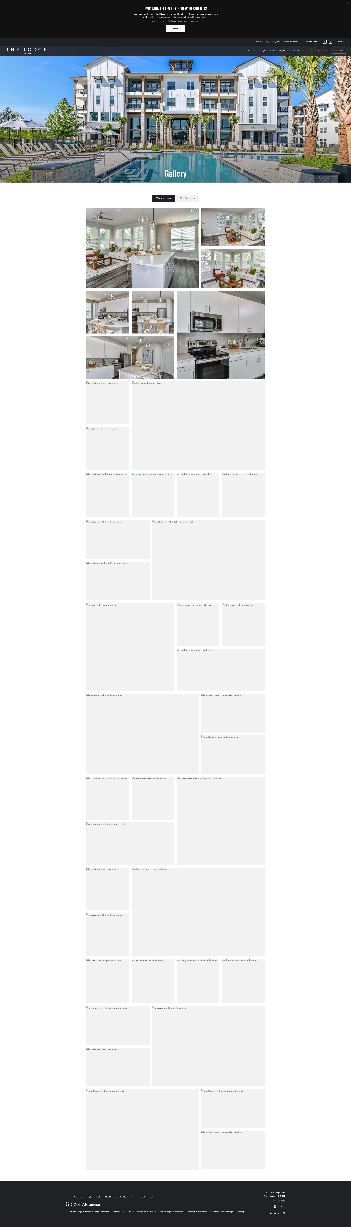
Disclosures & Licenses (146, 1212)
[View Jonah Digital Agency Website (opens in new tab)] (94, 1205)
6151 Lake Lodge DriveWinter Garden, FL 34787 (274, 1194)
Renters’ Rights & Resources (171, 1212)
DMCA (131, 1212)
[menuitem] (242, 51)
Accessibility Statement (197, 1212)
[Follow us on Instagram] (330, 42)
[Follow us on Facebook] (325, 42)
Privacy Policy (118, 1212)
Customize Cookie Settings (221, 1212)
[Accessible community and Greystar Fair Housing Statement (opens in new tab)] (279, 1214)
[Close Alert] (348, 3)
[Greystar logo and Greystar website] (77, 1205)
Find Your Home (339, 51)
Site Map (240, 1212)
